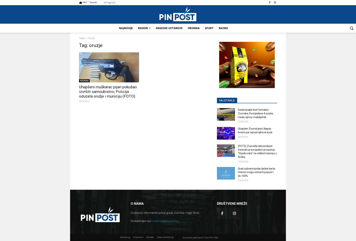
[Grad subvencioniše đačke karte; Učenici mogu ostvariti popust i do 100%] (226, 173)
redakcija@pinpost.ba (165, 221)
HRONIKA (84, 80)
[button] (351, 28)
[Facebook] (270, 3)
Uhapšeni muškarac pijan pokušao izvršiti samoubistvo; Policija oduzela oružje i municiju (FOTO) (108, 91)
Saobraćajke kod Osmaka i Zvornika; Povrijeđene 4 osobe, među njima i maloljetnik (255, 113)
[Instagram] (275, 3)
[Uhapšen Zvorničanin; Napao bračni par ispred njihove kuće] (226, 133)
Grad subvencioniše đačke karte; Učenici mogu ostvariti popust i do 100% (257, 172)
